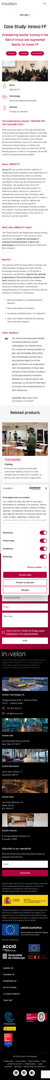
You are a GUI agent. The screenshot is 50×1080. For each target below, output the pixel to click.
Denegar (25, 590)
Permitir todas (25, 575)
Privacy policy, (38, 631)
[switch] (43, 541)
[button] (9, 3)
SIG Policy (18, 1066)
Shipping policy (30, 1064)
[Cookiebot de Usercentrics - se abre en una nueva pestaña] (30, 488)
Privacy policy (21, 1061)
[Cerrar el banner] (46, 488)
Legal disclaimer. (30, 634)
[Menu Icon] (45, 4)
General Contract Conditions (35, 1066)
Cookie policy (12, 634)
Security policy (33, 1061)
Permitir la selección (25, 582)
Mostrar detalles (34, 567)
